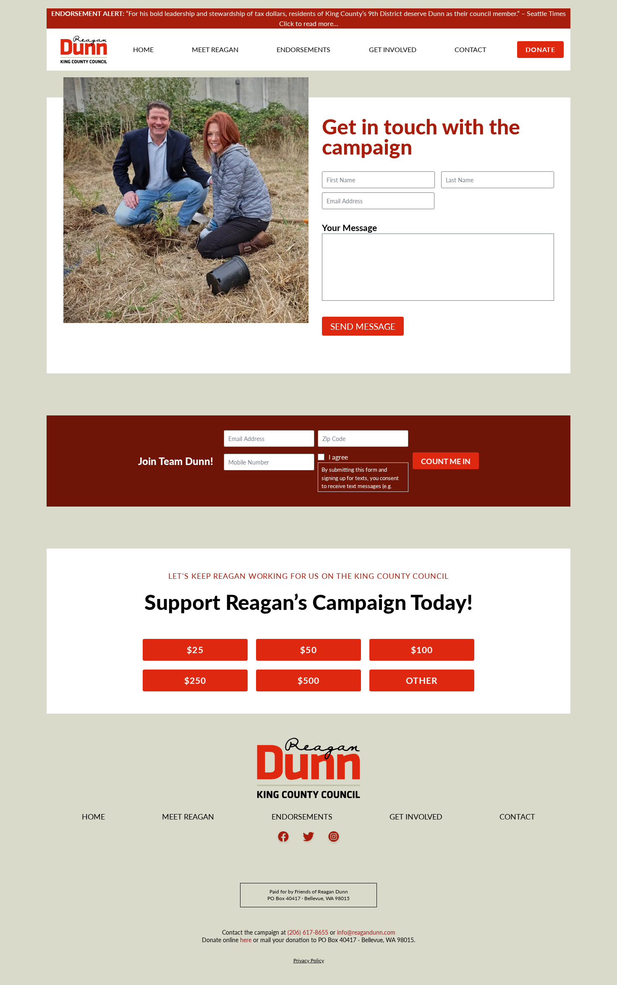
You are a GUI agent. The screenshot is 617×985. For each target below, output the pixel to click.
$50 (308, 650)
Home (143, 49)
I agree (338, 457)
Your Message (349, 227)
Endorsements (303, 49)
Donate (540, 49)
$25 (195, 650)
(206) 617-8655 (308, 932)
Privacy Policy (308, 960)
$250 (195, 680)
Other (422, 680)
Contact (470, 49)
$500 (308, 680)
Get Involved (392, 49)
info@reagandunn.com (366, 932)
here (245, 939)
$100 (422, 650)
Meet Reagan (215, 49)
